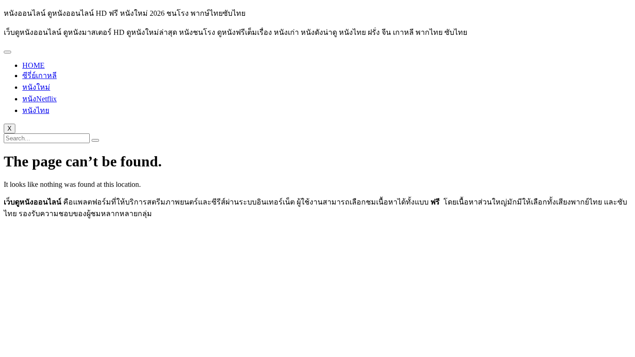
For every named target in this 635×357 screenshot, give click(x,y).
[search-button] (95, 140)
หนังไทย (35, 110)
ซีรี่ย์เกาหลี (39, 75)
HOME (33, 65)
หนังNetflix (39, 99)
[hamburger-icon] (7, 52)
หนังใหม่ (36, 87)
